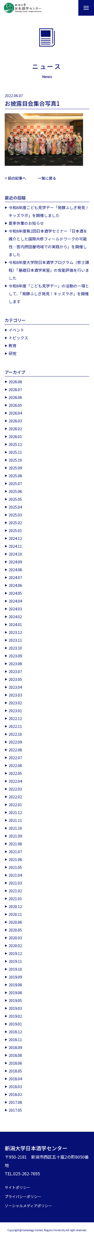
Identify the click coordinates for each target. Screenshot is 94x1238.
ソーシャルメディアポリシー (28, 1205)
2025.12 (15, 444)
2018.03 (15, 1086)
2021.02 (15, 890)
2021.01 (15, 898)
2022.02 (15, 796)
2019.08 (15, 984)
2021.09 (15, 836)
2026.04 (15, 413)
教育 (12, 345)
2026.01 (15, 436)
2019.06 (15, 992)
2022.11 (15, 726)
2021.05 (15, 867)
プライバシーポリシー (23, 1196)
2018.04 (15, 1078)
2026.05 (15, 405)
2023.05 (15, 679)
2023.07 (15, 671)
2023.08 (15, 663)
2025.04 (15, 507)
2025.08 (15, 475)
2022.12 (15, 718)
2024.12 (15, 538)
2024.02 (15, 616)
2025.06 (15, 491)
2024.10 (15, 554)
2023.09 (15, 655)
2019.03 (15, 1008)
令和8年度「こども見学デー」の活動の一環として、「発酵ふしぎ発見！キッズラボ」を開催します (49, 293)
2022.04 (15, 781)
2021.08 (15, 843)
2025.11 (15, 452)
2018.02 (15, 1094)
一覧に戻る (47, 178)
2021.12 (15, 812)
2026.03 (15, 420)
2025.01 (15, 530)
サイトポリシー (17, 1187)
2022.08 (15, 749)
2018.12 (15, 1031)
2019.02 (15, 1016)
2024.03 (15, 608)
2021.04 (15, 875)
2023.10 (15, 648)
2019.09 (15, 977)
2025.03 (15, 514)
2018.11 (15, 1039)
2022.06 (15, 765)
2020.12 (15, 906)
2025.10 (15, 460)
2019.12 (15, 953)
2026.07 (15, 389)
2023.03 (15, 695)
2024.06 (15, 585)
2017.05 (15, 1110)
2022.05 (15, 773)
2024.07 (15, 577)
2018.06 (15, 1063)
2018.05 (15, 1071)
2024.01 (15, 624)
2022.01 (15, 804)
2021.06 (15, 859)
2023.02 (15, 702)
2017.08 (15, 1102)
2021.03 (15, 883)
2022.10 (15, 734)
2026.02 (15, 428)
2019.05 (15, 1000)
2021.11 (15, 820)
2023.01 (15, 710)
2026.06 (15, 397)
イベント (16, 330)
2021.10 (15, 828)
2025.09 (15, 467)
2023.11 (15, 640)
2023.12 (15, 632)
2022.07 (15, 757)
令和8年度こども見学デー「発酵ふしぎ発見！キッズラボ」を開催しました (49, 211)
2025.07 (15, 483)
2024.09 (15, 561)
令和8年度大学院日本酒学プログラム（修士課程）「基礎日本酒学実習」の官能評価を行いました (49, 270)
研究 (12, 353)
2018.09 (15, 1047)
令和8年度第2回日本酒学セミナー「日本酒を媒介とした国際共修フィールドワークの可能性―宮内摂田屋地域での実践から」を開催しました (48, 242)
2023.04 (15, 687)
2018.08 (15, 1055)
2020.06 (15, 922)
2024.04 (15, 601)
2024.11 (15, 546)
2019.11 (15, 961)
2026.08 (15, 381)
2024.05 (15, 593)
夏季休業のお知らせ (26, 223)
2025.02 (15, 522)
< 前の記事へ (15, 178)
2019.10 (15, 969)
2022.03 (15, 789)
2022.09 (15, 742)
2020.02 (15, 945)
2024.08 (15, 569)
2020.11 (15, 914)
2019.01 (15, 1024)
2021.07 (15, 851)
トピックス (18, 337)
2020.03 (15, 937)
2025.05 (15, 499)
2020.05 (15, 930)
